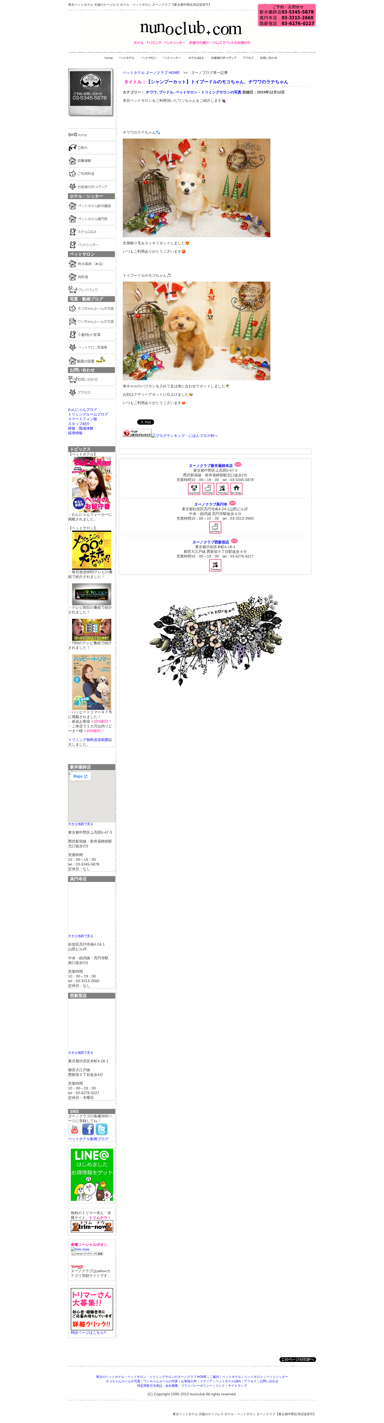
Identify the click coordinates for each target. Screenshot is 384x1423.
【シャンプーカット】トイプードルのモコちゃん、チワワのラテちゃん (217, 81)
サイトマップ (237, 1386)
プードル (166, 92)
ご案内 (214, 1377)
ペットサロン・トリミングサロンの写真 (208, 92)
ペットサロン (253, 1377)
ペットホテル (231, 1377)
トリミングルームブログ (88, 414)
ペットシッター (277, 1377)
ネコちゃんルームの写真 (123, 1381)
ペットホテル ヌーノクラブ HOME (151, 72)
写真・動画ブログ (86, 299)
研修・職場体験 (81, 428)
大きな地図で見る (80, 824)
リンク (220, 1386)
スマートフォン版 (82, 419)
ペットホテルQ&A (228, 1381)
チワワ (151, 92)
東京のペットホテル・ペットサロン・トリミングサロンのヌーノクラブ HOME (151, 1377)
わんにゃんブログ (82, 409)
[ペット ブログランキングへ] (137, 436)
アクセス (250, 1381)
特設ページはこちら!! (88, 1332)
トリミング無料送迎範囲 (88, 740)
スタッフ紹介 (79, 424)
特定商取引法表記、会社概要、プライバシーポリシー (174, 1386)
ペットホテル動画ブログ (88, 1139)
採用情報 (75, 433)
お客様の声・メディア (196, 1381)
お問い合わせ (269, 1381)
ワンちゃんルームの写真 (160, 1381)
